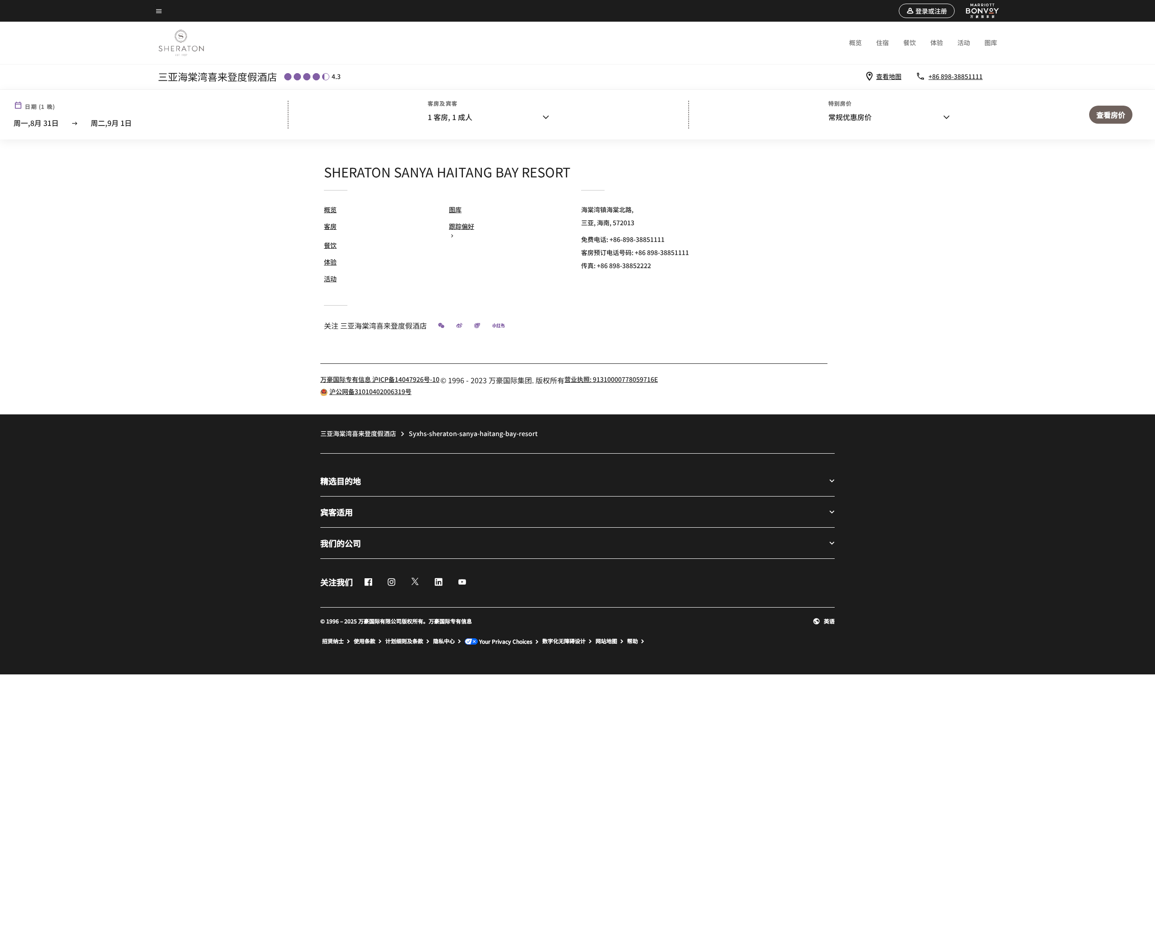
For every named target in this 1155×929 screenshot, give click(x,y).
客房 (330, 226)
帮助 (632, 641)
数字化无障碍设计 (564, 641)
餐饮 (909, 42)
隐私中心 (444, 641)
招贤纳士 (333, 641)
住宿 (882, 42)
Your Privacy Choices (505, 641)
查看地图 (888, 76)
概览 (855, 42)
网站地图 (606, 641)
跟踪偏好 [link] (461, 226)
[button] (927, 11)
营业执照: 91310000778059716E (611, 379)
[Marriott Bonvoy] (977, 10)
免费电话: (623, 239)
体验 (936, 42)
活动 (963, 42)
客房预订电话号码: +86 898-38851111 (635, 252)
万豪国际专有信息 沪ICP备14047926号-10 (379, 379)
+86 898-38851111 (956, 76)
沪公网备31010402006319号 (370, 391)
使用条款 (364, 641)
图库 (990, 42)
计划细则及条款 (404, 641)
